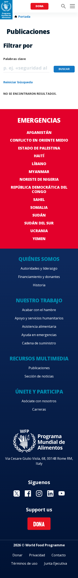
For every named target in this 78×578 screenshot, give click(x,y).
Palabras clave (14, 59)
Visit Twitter (17, 493)
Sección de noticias (39, 376)
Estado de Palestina (39, 148)
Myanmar (39, 171)
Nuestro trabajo (39, 300)
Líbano (39, 163)
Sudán (39, 215)
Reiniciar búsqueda (18, 82)
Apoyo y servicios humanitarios (39, 318)
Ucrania (39, 230)
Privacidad (37, 555)
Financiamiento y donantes (39, 276)
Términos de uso (24, 563)
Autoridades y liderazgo (39, 268)
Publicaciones (39, 368)
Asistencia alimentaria (39, 326)
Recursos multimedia (39, 358)
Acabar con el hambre (39, 310)
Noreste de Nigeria (39, 179)
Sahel (39, 199)
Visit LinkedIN (50, 493)
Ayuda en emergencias (39, 335)
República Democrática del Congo (39, 189)
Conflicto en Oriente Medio (39, 140)
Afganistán (39, 132)
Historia (39, 285)
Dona (39, 6)
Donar (17, 555)
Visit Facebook (28, 493)
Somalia (39, 207)
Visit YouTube (61, 493)
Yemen (39, 238)
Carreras (39, 409)
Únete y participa (39, 391)
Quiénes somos (39, 258)
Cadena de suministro (39, 343)
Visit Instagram (39, 493)
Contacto (59, 555)
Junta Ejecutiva (55, 563)
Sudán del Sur (39, 222)
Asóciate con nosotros (39, 401)
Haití (39, 155)
